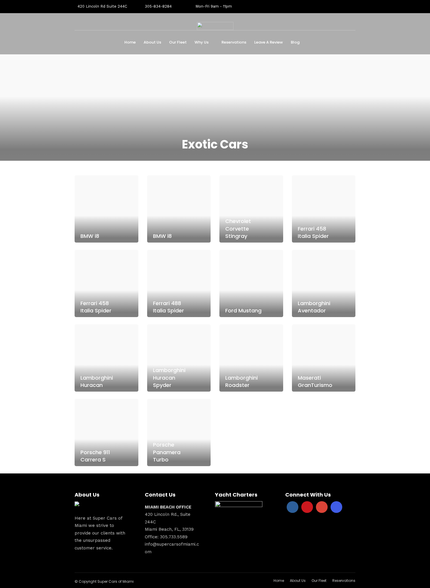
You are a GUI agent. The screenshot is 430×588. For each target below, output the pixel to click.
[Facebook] (292, 507)
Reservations (233, 42)
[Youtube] (307, 507)
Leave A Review (268, 42)
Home (130, 42)
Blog (295, 42)
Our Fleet (178, 42)
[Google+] (322, 507)
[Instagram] (336, 507)
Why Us (202, 42)
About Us (152, 42)
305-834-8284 (158, 6)
